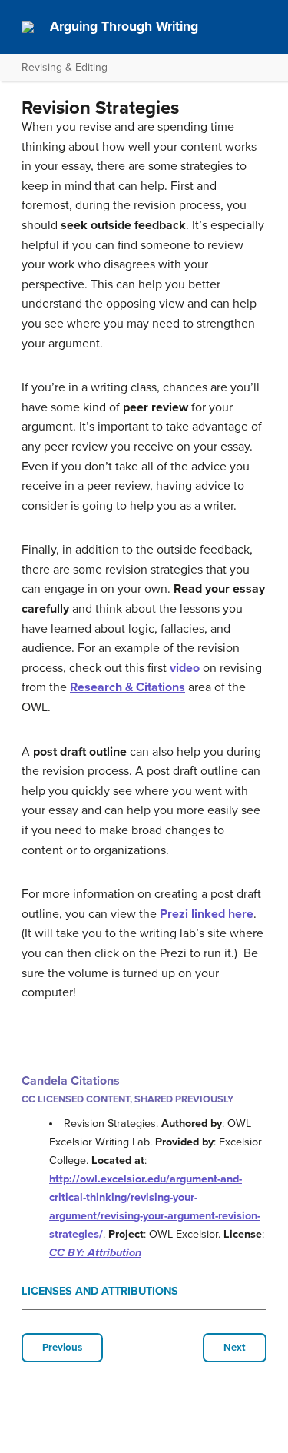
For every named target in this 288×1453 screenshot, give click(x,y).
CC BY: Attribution (95, 1252)
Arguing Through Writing (124, 26)
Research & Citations (127, 687)
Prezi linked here (206, 914)
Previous (62, 1348)
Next (234, 1348)
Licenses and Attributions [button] (100, 1291)
